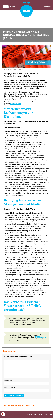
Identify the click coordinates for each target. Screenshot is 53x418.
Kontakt (47, 7)
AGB (28, 414)
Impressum (35, 414)
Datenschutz (46, 414)
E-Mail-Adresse (10, 387)
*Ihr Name (8, 381)
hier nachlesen (15, 104)
